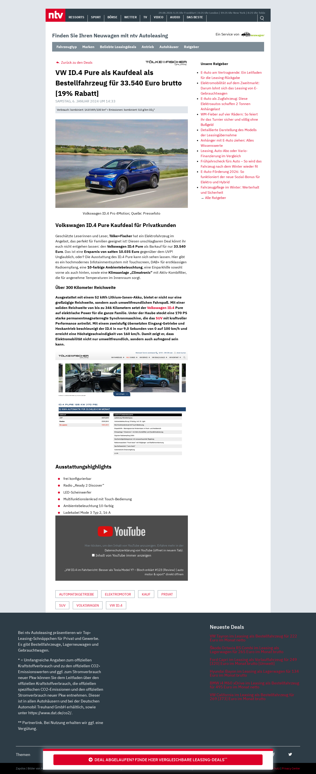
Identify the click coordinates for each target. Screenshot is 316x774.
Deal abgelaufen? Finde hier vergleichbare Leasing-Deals (160, 759)
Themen (23, 754)
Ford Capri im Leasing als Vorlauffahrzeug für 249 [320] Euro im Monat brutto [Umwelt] (253, 661)
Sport (96, 17)
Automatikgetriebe (76, 594)
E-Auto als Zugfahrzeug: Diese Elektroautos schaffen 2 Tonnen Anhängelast (225, 103)
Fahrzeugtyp (66, 47)
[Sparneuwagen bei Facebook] (273, 754)
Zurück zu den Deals (76, 62)
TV (145, 17)
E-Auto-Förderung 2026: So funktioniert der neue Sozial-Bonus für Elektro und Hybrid (230, 176)
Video (158, 17)
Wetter (130, 17)
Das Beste (195, 17)
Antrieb (148, 47)
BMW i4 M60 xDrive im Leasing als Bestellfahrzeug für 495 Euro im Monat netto (254, 685)
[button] (55, 15)
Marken (88, 47)
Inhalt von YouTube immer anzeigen (123, 555)
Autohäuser (169, 47)
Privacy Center (291, 768)
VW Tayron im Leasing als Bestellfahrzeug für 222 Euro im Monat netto (253, 638)
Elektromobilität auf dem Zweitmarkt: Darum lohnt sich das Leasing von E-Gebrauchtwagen (230, 88)
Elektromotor (118, 594)
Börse (112, 17)
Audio (175, 17)
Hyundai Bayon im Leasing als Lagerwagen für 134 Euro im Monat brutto (254, 673)
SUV (159, 318)
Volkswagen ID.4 (160, 307)
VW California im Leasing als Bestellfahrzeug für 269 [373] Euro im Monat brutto (252, 696)
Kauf (146, 594)
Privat (167, 594)
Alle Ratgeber (215, 197)
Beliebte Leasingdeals (118, 47)
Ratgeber (191, 47)
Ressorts (76, 17)
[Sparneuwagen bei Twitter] (290, 754)
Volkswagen (87, 605)
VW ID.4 (116, 605)
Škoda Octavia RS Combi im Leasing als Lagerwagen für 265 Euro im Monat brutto (246, 649)
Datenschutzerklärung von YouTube (144, 550)
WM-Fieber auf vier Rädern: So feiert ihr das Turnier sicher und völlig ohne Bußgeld (229, 119)
